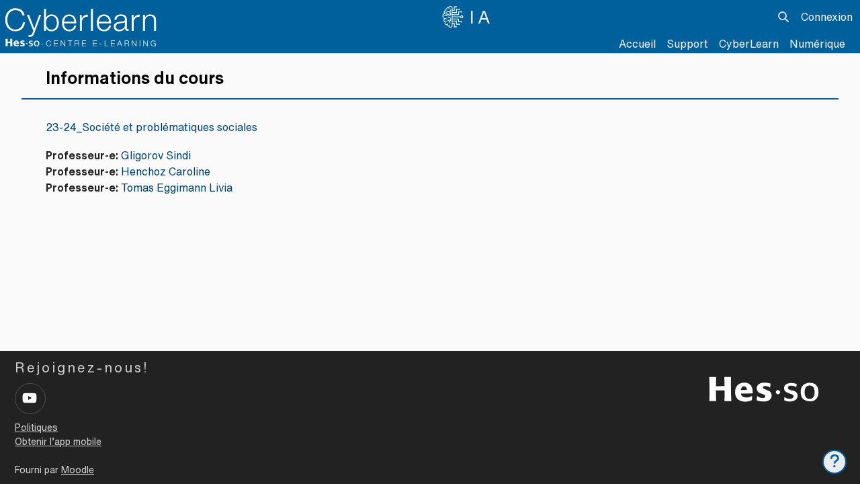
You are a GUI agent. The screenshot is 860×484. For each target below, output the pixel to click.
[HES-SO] (764, 388)
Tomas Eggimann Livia (176, 187)
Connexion (827, 16)
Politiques (36, 427)
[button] (783, 17)
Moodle (77, 470)
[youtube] (30, 398)
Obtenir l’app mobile (58, 441)
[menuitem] (749, 44)
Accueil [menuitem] (637, 43)
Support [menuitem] (687, 43)
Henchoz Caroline (165, 171)
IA (482, 17)
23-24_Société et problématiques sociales (151, 127)
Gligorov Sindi (156, 155)
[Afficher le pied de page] (834, 462)
